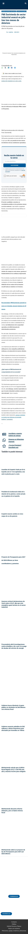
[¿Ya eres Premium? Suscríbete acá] (4, 446)
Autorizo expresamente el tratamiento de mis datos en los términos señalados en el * (15, 170)
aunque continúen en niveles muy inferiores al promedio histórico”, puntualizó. (13, 417)
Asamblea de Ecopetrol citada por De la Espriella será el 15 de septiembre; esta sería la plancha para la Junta (13, 472)
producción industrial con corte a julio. (11, 81)
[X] (5, 68)
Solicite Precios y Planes (14, 926)
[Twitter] (7, 874)
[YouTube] (18, 874)
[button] (26, 4)
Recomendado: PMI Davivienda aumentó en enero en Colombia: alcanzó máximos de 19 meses (13, 306)
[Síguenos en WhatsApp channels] (4, 440)
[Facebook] (11, 68)
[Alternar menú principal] (3, 3)
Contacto (14, 922)
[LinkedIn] (8, 68)
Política (14, 924)
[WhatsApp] (2, 68)
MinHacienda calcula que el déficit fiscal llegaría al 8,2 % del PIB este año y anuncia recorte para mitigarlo (13, 769)
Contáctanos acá (14, 896)
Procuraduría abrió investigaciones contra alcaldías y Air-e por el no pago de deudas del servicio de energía (14, 646)
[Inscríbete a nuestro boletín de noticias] (4, 434)
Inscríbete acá (6, 913)
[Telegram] (15, 68)
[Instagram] (13, 874)
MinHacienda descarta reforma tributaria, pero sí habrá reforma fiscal (12, 810)
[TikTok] (15, 874)
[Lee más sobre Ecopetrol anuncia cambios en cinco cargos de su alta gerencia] (14, 505)
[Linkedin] (10, 874)
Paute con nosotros (14, 928)
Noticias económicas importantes (8, 11)
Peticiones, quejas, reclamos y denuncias (14, 930)
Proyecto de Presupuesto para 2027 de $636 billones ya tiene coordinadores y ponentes (13, 560)
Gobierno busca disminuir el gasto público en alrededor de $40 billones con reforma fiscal (13, 707)
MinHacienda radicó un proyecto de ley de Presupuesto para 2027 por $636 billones (13, 852)
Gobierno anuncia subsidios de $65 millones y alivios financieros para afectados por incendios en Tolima (13, 728)
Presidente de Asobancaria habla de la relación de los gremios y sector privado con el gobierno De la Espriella (13, 494)
